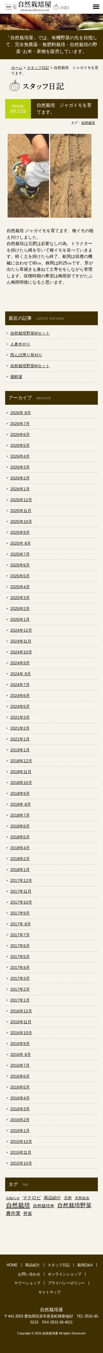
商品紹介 (52, 1197)
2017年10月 (21, 902)
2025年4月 (20, 586)
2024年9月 (20, 663)
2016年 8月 (20, 1054)
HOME (12, 1265)
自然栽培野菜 (74, 1205)
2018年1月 (20, 869)
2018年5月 (20, 837)
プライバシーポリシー (66, 1283)
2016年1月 (20, 1130)
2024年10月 (21, 652)
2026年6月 (20, 434)
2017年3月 (20, 978)
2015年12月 (21, 1141)
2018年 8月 (20, 804)
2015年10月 (21, 1163)
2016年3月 (20, 1109)
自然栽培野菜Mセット (30, 333)
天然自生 (82, 1198)
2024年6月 (20, 695)
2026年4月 (20, 456)
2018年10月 (21, 782)
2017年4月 (20, 967)
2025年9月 (20, 532)
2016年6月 (20, 1076)
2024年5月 (20, 706)
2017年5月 (20, 956)
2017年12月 (21, 880)
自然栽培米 (43, 1205)
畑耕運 (16, 376)
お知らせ (13, 1198)
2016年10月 (21, 1032)
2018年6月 (20, 826)
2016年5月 (20, 1087)
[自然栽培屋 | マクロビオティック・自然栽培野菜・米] (36, 10)
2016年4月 (20, 1098)
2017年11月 (20, 891)
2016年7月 (20, 1065)
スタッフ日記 (58, 1265)
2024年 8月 (20, 673)
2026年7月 (20, 423)
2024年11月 (20, 641)
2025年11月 (20, 510)
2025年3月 (20, 597)
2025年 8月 (20, 543)
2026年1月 (20, 489)
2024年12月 (21, 630)
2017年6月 (20, 945)
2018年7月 (20, 815)
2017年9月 (20, 913)
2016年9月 (20, 1043)
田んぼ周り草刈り (26, 355)
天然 (68, 1198)
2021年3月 (20, 717)
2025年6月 (20, 565)
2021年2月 (20, 728)
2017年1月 (20, 1000)
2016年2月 (20, 1119)
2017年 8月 (20, 924)
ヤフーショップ (27, 1283)
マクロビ (32, 1197)
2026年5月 (20, 445)
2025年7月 (20, 554)
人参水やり (20, 344)
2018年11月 (20, 771)
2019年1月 (20, 750)
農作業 (13, 1213)
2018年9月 (20, 793)
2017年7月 (20, 935)
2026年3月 (20, 467)
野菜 (27, 1213)
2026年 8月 (20, 412)
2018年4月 (20, 848)
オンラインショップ (64, 1274)
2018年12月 (21, 761)
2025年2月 (20, 608)
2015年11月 (20, 1152)
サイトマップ (49, 1292)
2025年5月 (20, 576)
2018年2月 (20, 858)
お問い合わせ (29, 1274)
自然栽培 (88, 123)
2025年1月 (20, 619)
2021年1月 (20, 739)
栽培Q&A (85, 1265)
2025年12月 (21, 499)
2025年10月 (21, 521)
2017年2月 (20, 989)
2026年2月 (20, 478)
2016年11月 (20, 1022)
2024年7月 (20, 684)
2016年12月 (21, 1011)
